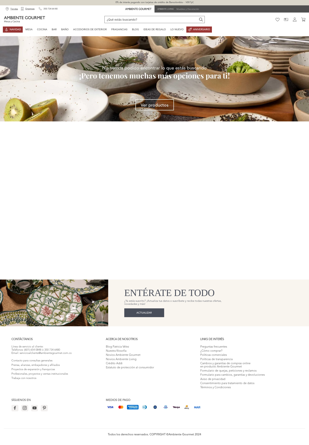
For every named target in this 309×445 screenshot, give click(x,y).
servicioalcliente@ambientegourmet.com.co (46, 353)
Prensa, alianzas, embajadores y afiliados (35, 365)
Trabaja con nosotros (23, 378)
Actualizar (144, 313)
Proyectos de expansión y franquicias (33, 369)
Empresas (30, 9)
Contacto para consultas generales (31, 360)
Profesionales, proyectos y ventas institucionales (39, 374)
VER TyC (190, 2)
